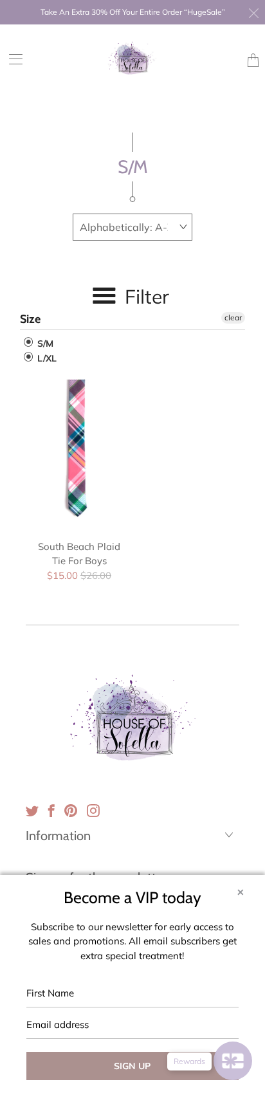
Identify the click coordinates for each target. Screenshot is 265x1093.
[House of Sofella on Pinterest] (70, 810)
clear (233, 317)
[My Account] (11, 59)
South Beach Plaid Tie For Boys (79, 453)
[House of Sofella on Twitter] (32, 810)
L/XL (46, 358)
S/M (44, 343)
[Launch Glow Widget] (233, 1061)
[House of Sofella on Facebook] (51, 810)
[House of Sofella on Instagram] (93, 810)
